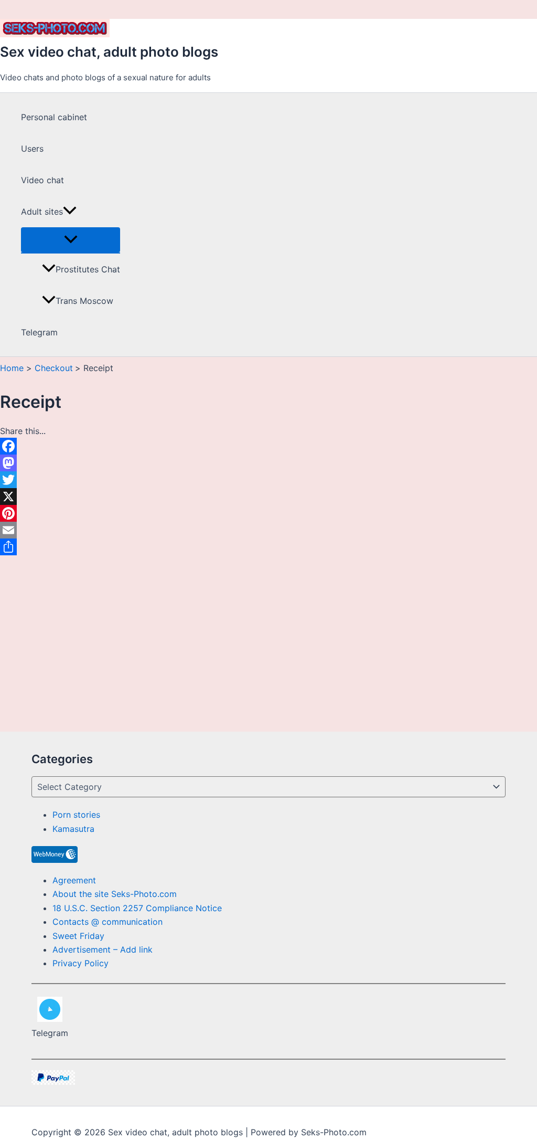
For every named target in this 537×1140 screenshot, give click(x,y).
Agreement (74, 880)
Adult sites (42, 211)
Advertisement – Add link (102, 949)
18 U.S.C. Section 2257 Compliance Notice (137, 908)
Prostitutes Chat (88, 269)
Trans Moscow (84, 300)
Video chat (42, 180)
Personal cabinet (54, 117)
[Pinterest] (30, 513)
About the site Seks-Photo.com (114, 894)
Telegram (39, 332)
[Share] (30, 547)
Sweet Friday (78, 936)
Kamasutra (73, 829)
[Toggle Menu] (70, 239)
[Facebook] (30, 446)
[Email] (30, 530)
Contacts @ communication (107, 921)
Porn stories (76, 814)
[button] (70, 211)
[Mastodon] (30, 463)
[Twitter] (30, 479)
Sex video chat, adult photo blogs (109, 52)
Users (32, 148)
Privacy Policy (80, 963)
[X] (30, 496)
